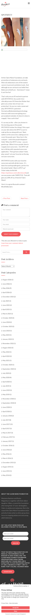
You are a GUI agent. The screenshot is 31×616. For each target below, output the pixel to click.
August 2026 (7, 280)
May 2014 (6, 475)
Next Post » (24, 198)
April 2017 (6, 428)
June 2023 (6, 331)
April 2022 (6, 356)
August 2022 (7, 348)
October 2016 (7, 445)
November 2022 (8, 343)
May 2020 (6, 377)
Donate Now (8, 571)
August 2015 (7, 467)
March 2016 (7, 458)
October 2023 (7, 326)
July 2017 (6, 420)
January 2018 (7, 416)
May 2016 (6, 454)
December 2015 (8, 462)
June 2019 (6, 390)
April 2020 (6, 382)
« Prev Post (6, 198)
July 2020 (6, 373)
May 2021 (6, 360)
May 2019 (6, 394)
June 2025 (6, 305)
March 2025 (7, 314)
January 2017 (7, 441)
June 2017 (6, 424)
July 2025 (6, 301)
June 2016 (6, 450)
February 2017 (8, 437)
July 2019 (6, 386)
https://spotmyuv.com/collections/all (13, 173)
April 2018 (6, 411)
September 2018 (8, 403)
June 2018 (6, 407)
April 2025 (6, 309)
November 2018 (8, 399)
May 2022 (6, 352)
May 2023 (6, 335)
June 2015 (6, 471)
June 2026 (6, 284)
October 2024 (7, 318)
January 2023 (7, 339)
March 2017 (7, 433)
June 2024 (6, 322)
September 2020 (8, 369)
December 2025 (8, 297)
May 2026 (6, 288)
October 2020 (7, 365)
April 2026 (6, 292)
